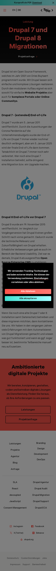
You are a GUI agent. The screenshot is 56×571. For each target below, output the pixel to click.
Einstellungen (41, 278)
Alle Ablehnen (28, 291)
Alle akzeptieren (28, 298)
